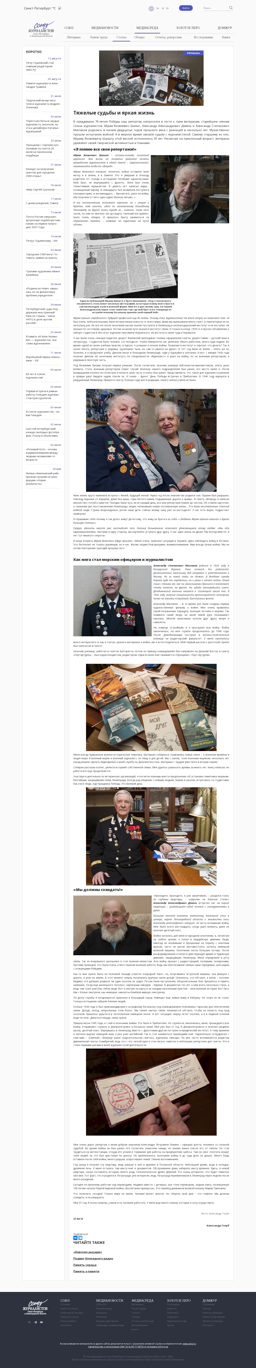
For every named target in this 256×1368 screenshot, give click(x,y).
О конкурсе (173, 1304)
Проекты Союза (69, 1316)
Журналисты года (177, 1321)
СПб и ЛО (101, 1304)
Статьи (121, 37)
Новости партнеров (214, 1316)
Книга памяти (68, 1321)
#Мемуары (193, 52)
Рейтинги (101, 1316)
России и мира (104, 1308)
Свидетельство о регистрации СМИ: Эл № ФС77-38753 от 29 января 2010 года (128, 1346)
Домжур (225, 28)
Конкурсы (101, 1312)
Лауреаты (172, 1316)
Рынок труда (98, 37)
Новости (171, 1308)
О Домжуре (209, 1304)
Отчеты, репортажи (168, 37)
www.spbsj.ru (189, 1343)
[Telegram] (80, 1238)
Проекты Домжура (213, 1321)
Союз (68, 28)
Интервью (74, 37)
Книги (226, 37)
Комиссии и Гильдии (72, 1312)
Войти (186, 8)
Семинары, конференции (110, 1325)
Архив (170, 1325)
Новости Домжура (213, 1312)
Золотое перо (188, 28)
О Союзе (65, 1304)
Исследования (203, 37)
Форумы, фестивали (107, 1321)
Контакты (66, 1325)
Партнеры (173, 1312)
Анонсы (207, 1308)
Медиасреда (147, 28)
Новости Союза (69, 1308)
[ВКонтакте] (75, 1238)
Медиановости (104, 28)
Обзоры (139, 37)
